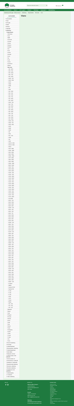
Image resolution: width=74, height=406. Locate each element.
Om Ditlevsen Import (53, 391)
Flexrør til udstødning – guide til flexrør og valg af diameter (58, 402)
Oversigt (51, 396)
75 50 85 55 (33, 393)
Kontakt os (52, 395)
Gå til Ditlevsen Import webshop (34, 401)
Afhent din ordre (53, 384)
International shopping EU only (55, 398)
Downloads (52, 387)
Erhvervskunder (53, 390)
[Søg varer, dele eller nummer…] (46, 5)
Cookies (51, 386)
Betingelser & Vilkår (53, 385)
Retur (51, 397)
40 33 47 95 (32, 395)
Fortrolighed (52, 392)
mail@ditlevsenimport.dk (34, 397)
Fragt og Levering (53, 393)
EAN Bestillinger (53, 389)
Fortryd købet (52, 403)
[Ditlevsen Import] (10, 5)
